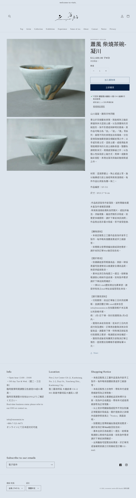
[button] (9, 16)
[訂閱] (51, 465)
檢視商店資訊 (99, 107)
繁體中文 (31, 488)
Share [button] (96, 353)
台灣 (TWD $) (14, 488)
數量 (92, 66)
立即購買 (110, 87)
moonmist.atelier (110, 488)
